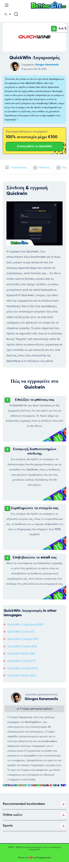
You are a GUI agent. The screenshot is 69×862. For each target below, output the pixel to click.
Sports (8, 825)
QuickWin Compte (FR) (22, 639)
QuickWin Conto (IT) (21, 631)
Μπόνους (44, 167)
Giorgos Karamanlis (47, 64)
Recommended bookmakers (24, 804)
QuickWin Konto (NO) (21, 675)
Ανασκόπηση (18, 167)
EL (6, 14)
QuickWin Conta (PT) (21, 661)
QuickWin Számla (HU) (22, 668)
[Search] (16, 14)
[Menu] (6, 5)
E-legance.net (43, 858)
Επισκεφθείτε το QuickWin (34, 146)
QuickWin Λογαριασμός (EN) (25, 624)
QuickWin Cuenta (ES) (22, 646)
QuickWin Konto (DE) (21, 653)
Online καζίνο (12, 814)
